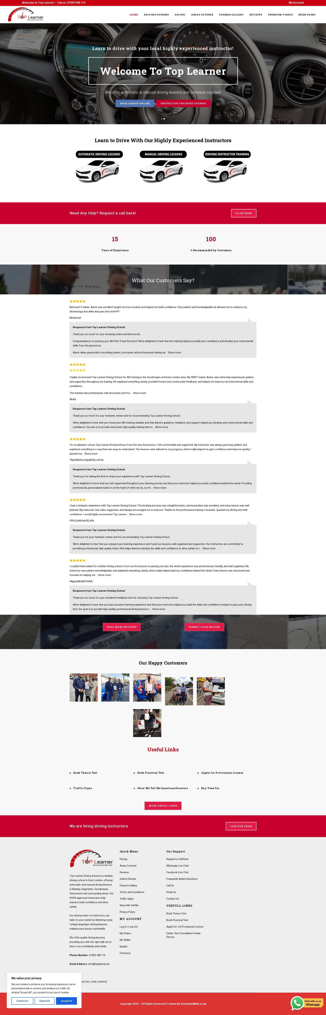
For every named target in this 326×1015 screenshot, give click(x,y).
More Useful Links (163, 805)
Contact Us (172, 898)
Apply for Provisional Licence (222, 772)
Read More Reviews (121, 626)
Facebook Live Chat (177, 872)
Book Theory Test (85, 772)
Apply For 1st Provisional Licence (184, 926)
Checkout (125, 953)
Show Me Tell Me (129, 905)
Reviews (180, 103)
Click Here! (243, 213)
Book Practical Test (150, 772)
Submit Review (128, 878)
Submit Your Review (204, 626)
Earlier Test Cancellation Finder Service (183, 935)
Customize (22, 1001)
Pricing (123, 859)
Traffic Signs (82, 788)
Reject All (44, 1001)
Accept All (66, 1001)
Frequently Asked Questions (182, 878)
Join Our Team (241, 826)
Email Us (171, 892)
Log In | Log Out (129, 926)
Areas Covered (128, 865)
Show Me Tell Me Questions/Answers (162, 788)
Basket (123, 946)
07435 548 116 (76, 2)
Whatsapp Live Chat (177, 865)
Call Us (170, 885)
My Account (296, 2)
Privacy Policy (127, 911)
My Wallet (125, 939)
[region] (44, 990)
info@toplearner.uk (98, 964)
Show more (174, 352)
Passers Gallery (151, 103)
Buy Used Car (210, 788)
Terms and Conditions (132, 892)
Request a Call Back (177, 859)
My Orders (125, 933)
